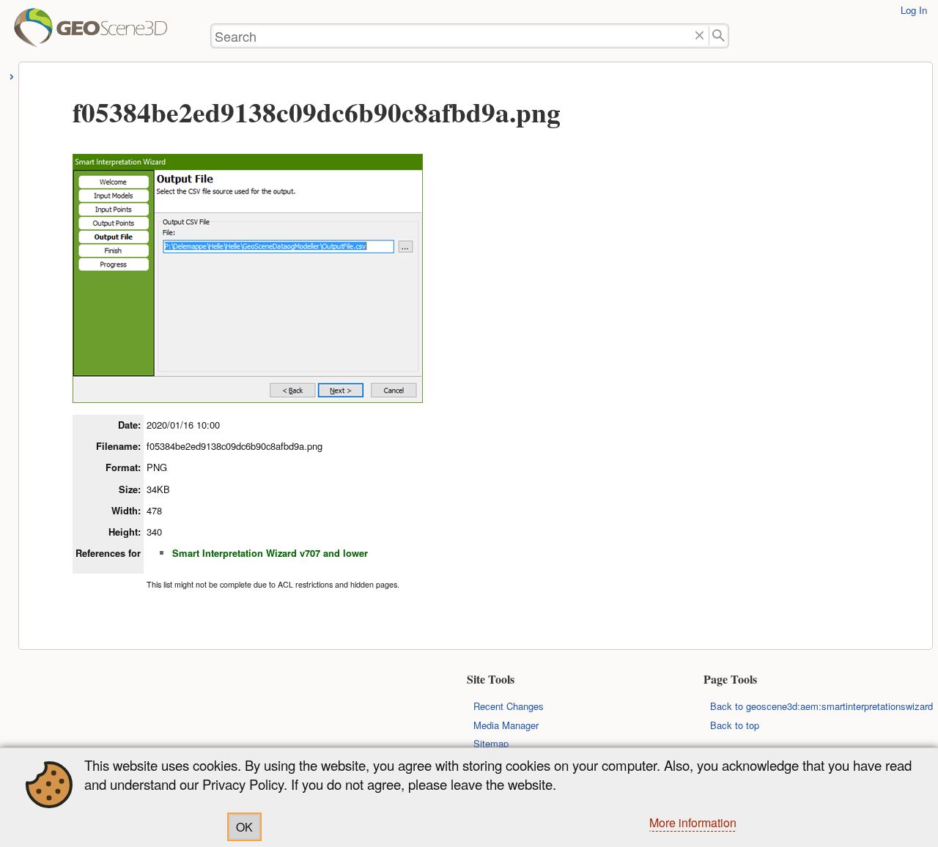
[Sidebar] (12, 74)
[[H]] (35, 34)
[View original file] (248, 397)
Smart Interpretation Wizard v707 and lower (270, 553)
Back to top (734, 725)
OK (244, 826)
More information (692, 822)
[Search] (719, 36)
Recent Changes (508, 706)
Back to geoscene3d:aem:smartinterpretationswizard (821, 706)
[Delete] (699, 36)
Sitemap (491, 743)
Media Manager (506, 725)
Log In (914, 10)
